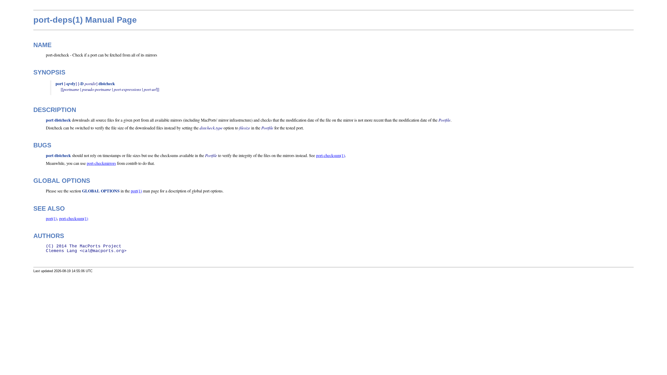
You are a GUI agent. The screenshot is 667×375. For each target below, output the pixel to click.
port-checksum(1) (330, 155)
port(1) (136, 190)
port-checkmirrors (101, 163)
